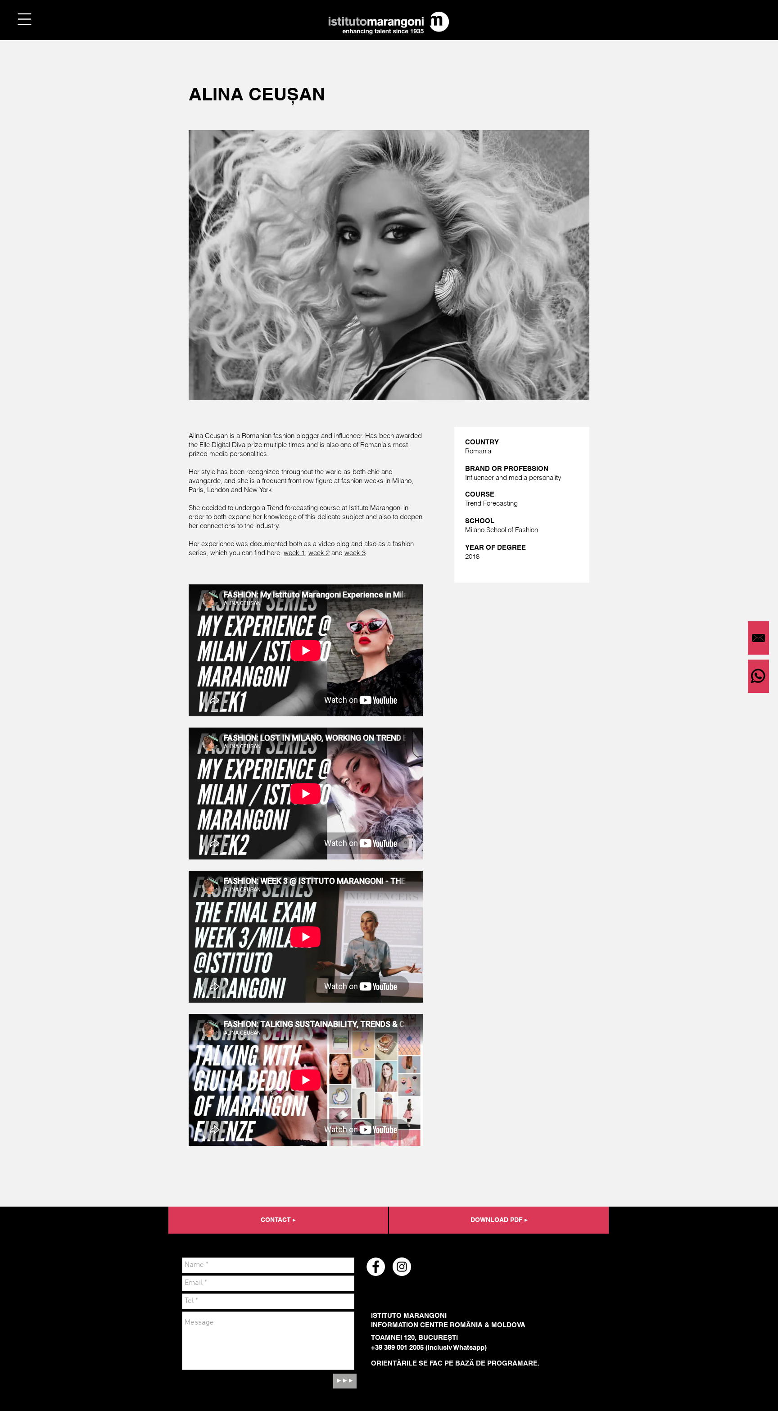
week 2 (319, 552)
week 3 (355, 552)
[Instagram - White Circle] (402, 1266)
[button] (25, 19)
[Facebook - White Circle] (375, 1266)
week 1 (294, 552)
